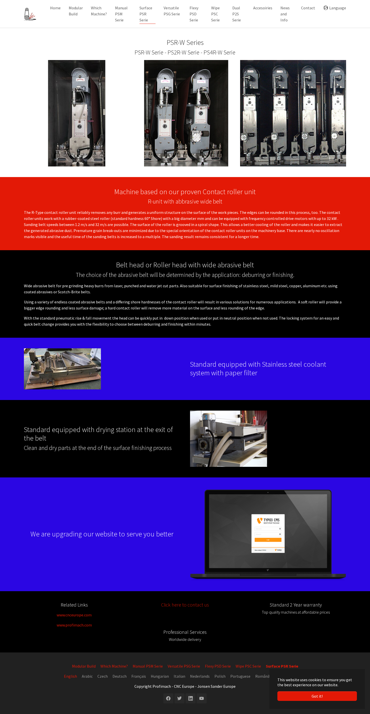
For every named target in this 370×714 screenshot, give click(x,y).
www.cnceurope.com (74, 614)
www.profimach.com (74, 624)
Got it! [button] (317, 696)
